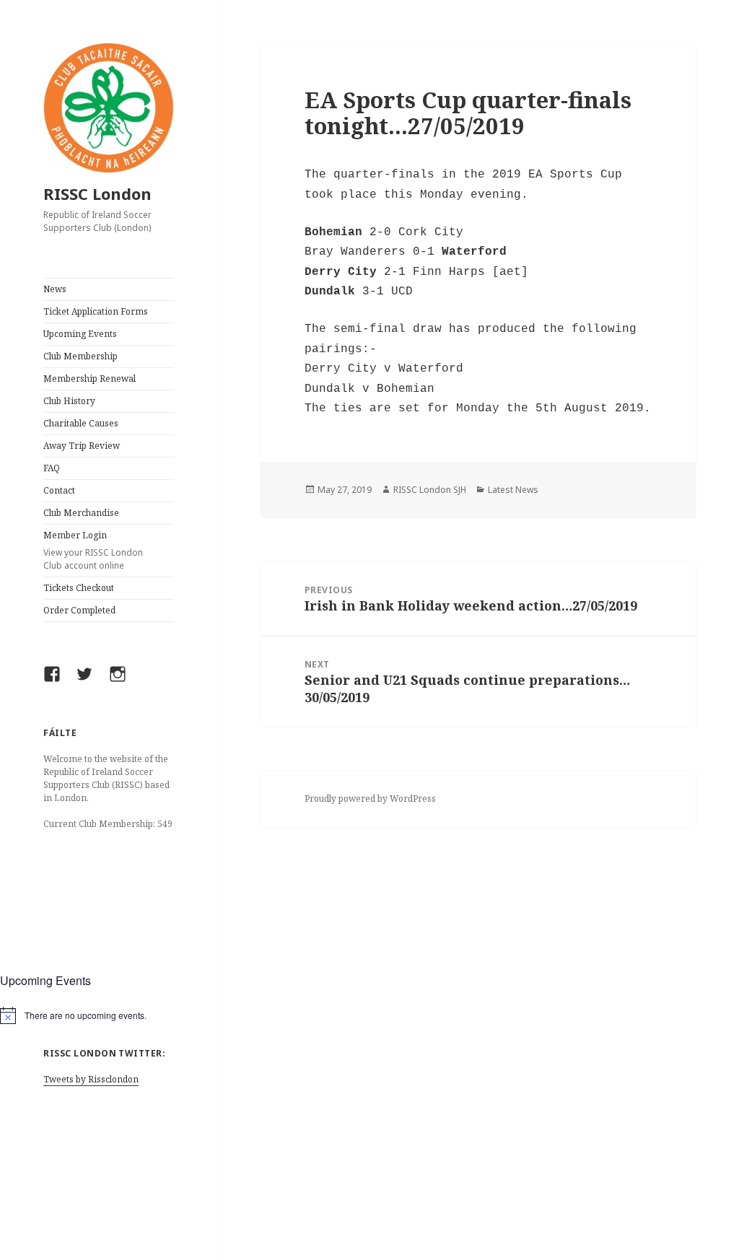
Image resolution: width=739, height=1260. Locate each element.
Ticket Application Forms (95, 311)
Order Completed (79, 610)
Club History (69, 401)
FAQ (51, 468)
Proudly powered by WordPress (370, 798)
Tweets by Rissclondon (91, 1079)
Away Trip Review (81, 445)
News (54, 289)
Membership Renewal (89, 378)
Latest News (513, 490)
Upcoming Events (80, 334)
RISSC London (97, 193)
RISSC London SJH (429, 490)
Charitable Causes (80, 423)
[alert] (108, 1015)
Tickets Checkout (78, 588)
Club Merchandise (81, 513)
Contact (59, 490)
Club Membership (80, 356)
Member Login (93, 550)
